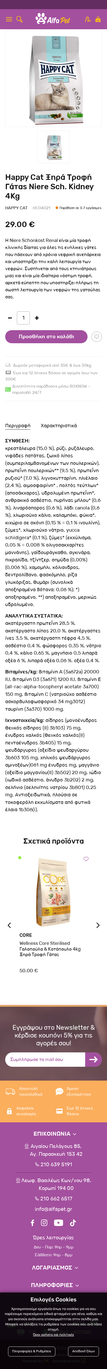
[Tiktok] (73, 1223)
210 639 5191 (56, 1164)
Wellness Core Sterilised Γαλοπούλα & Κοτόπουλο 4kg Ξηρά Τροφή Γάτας (50, 949)
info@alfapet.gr (53, 1209)
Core (25, 935)
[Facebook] (32, 1223)
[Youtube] (58, 1223)
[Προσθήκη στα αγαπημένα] (96, 336)
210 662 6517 (56, 1198)
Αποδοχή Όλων (83, 1351)
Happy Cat (16, 208)
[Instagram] (44, 1223)
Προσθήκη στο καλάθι (46, 336)
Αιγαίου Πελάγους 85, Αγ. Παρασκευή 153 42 (56, 1150)
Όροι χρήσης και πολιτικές (53, 1335)
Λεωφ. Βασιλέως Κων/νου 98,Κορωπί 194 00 (56, 1184)
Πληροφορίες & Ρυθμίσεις (31, 1351)
